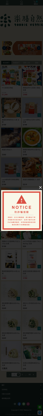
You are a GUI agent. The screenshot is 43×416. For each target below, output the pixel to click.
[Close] (40, 187)
